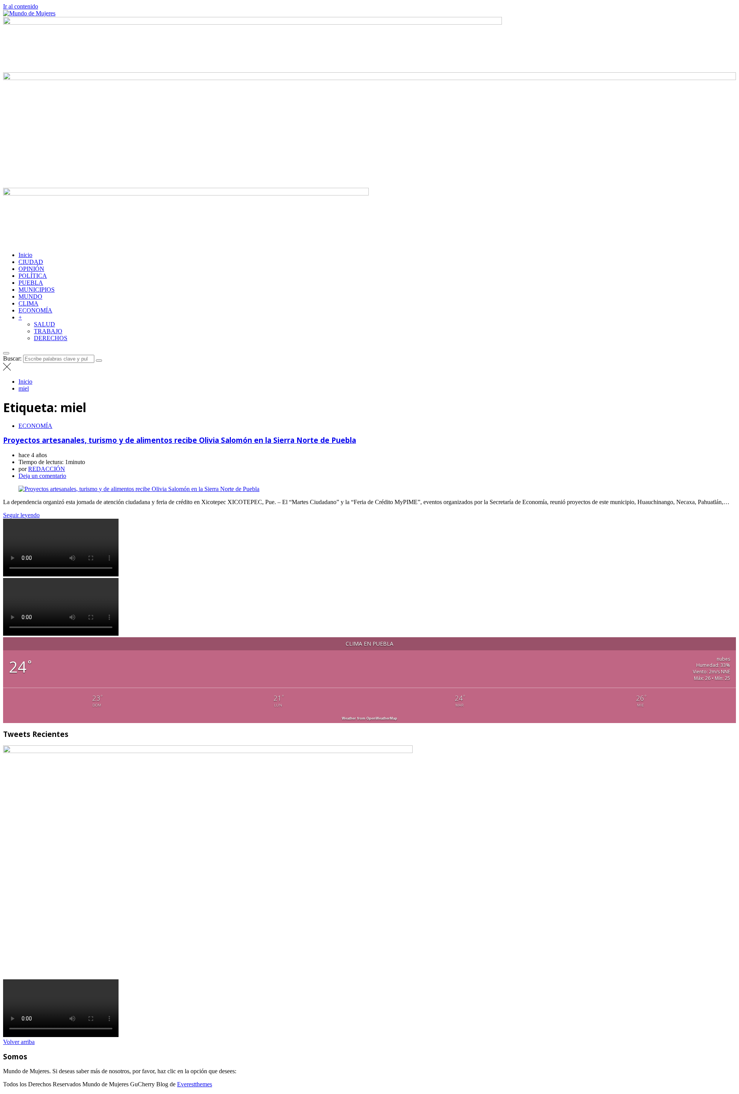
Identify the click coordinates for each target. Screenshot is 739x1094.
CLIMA (28, 303)
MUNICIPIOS (36, 289)
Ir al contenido (20, 6)
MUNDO (30, 296)
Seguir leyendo (21, 515)
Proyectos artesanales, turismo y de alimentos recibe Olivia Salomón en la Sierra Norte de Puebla (179, 440)
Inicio (25, 255)
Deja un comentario (42, 476)
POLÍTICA (32, 275)
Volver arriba (19, 1042)
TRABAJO (48, 331)
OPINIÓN (31, 269)
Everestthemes (194, 1084)
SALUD (44, 324)
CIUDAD (30, 262)
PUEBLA (30, 282)
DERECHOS (50, 338)
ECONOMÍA (35, 310)
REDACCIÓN (46, 469)
